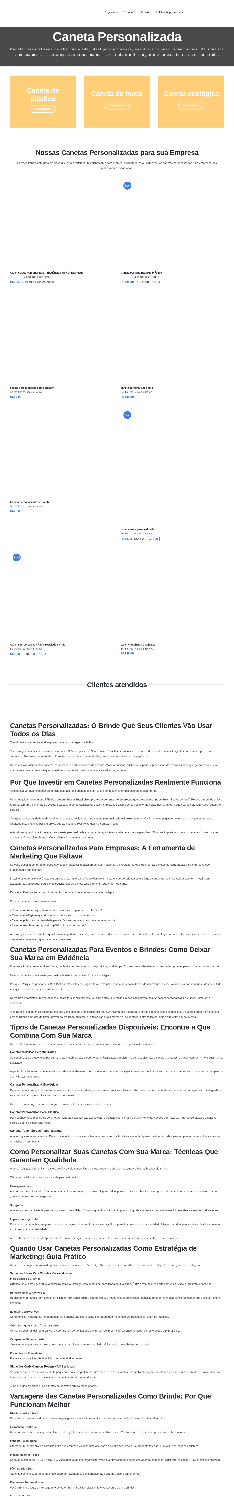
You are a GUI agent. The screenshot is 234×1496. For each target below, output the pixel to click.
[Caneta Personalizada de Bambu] (61, 453)
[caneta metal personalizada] (172, 466)
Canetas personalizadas (122, 751)
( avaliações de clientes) (37, 276)
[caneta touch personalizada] (172, 595)
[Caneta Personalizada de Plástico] (172, 223)
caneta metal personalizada (137, 529)
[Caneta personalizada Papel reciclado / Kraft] (61, 595)
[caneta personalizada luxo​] (172, 338)
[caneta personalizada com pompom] (61, 338)
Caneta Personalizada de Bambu (30, 502)
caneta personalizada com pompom (32, 387)
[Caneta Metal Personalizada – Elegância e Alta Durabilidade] (61, 223)
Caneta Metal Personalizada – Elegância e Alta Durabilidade (46, 272)
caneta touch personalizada (138, 644)
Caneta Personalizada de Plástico (141, 272)
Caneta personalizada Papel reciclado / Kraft (37, 644)
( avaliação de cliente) (146, 276)
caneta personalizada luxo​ (137, 387)
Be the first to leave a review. (26, 392)
